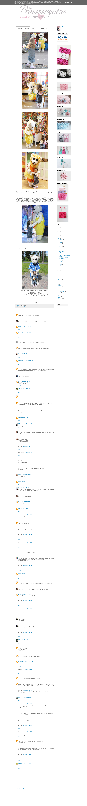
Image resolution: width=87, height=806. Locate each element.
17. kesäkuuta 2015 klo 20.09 (26, 697)
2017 (59, 235)
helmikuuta (60, 264)
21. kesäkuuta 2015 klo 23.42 (27, 754)
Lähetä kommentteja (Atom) (21, 788)
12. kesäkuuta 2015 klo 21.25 (25, 353)
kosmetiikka (59, 285)
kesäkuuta (60, 247)
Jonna (19, 487)
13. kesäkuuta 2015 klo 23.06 (27, 608)
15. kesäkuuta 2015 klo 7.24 (25, 655)
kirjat (58, 284)
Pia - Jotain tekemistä (22, 438)
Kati (19, 395)
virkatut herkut (60, 298)
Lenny (19, 508)
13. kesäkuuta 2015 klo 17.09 (27, 528)
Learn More (66, 2)
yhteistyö (28, 306)
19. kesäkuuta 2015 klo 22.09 (27, 731)
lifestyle (23, 306)
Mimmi (19, 340)
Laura (19, 581)
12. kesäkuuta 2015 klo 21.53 (26, 381)
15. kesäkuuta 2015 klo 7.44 (28, 661)
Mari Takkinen (20, 360)
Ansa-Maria (20, 763)
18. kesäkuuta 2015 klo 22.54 (27, 725)
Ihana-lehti (59, 279)
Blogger (50, 797)
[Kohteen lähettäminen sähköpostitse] (21, 305)
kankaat (59, 283)
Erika (19, 375)
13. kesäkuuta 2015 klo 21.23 (25, 581)
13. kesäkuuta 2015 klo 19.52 (25, 557)
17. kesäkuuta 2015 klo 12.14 (27, 690)
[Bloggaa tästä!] (22, 305)
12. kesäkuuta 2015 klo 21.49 (25, 375)
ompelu (59, 296)
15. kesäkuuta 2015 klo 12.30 (27, 669)
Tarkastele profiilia (64, 30)
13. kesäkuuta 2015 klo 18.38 (27, 542)
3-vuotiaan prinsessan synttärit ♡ (64, 252)
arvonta (20, 306)
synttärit (59, 297)
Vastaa (19, 316)
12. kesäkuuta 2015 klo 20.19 (25, 320)
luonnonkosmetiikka (61, 291)
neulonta (59, 292)
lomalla (25, 306)
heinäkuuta (60, 246)
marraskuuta (61, 240)
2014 (59, 267)
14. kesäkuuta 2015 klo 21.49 (27, 632)
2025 (59, 225)
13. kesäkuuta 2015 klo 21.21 (26, 573)
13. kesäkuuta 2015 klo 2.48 (26, 467)
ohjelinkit (59, 295)
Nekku (19, 417)
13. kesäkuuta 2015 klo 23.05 (27, 600)
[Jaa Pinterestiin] (25, 305)
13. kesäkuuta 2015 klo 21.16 (27, 565)
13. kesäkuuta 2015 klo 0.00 (30, 438)
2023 (59, 227)
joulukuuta (60, 239)
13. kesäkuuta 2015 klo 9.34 (25, 487)
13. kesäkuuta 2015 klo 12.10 (25, 501)
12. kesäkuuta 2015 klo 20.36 (25, 340)
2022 (59, 228)
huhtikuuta (60, 261)
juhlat (58, 281)
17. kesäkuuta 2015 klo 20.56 (27, 703)
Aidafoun (19, 474)
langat (59, 287)
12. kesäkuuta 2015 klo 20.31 (26, 326)
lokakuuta (60, 242)
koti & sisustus (60, 286)
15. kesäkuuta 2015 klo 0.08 (25, 639)
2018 (59, 234)
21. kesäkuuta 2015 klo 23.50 (27, 763)
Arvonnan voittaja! (61, 251)
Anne (19, 353)
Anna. (19, 639)
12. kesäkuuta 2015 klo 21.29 (28, 360)
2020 (59, 231)
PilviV (19, 655)
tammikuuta (61, 265)
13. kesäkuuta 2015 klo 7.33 (26, 474)
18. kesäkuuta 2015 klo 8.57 (26, 719)
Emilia (19, 557)
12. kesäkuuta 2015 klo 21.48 (25, 367)
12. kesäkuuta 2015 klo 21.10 (26, 347)
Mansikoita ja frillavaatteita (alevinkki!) (63, 249)
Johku (19, 388)
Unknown (19, 326)
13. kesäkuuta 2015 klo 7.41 (26, 481)
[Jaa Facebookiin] (24, 305)
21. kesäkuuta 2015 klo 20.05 (27, 747)
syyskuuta (60, 243)
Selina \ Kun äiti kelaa (22, 423)
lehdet (59, 290)
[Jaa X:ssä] (23, 305)
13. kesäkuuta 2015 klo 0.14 (28, 452)
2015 (59, 238)
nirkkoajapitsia (20, 683)
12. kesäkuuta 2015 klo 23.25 (30, 423)
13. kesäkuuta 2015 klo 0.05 (26, 446)
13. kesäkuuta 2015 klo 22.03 (26, 594)
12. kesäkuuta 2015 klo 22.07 (25, 395)
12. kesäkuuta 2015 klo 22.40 (25, 417)
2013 (59, 268)
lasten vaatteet (60, 289)
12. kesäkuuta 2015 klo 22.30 (27, 409)
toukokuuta (60, 260)
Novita (59, 280)
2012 (59, 270)
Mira (63, 26)
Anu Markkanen (21, 661)
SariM (19, 501)
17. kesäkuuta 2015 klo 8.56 (28, 683)
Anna (19, 320)
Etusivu (17, 22)
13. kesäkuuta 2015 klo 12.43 (27, 514)
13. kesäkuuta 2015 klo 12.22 (25, 508)
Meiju (19, 367)
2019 (59, 232)
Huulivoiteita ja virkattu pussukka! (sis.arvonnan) (64, 258)
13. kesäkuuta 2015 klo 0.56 (26, 458)
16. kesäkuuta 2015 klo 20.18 (26, 676)
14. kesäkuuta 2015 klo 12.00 (25, 625)
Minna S (19, 697)
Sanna (19, 625)
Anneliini (19, 347)
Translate (64, 306)
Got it (71, 2)
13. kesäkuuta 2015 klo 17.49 (27, 534)
